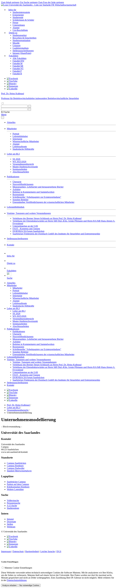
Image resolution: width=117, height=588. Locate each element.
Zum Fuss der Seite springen (51, 2)
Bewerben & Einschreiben (24, 38)
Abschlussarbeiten (21, 172)
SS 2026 (16, 159)
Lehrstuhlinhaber (20, 136)
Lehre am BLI (13, 154)
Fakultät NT (18, 68)
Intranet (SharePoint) (22, 53)
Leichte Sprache (47, 551)
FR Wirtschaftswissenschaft (63, 5)
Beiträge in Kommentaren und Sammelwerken (33, 192)
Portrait (16, 134)
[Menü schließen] (2, 117)
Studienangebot (20, 35)
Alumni (16, 27)
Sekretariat (17, 139)
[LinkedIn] (12, 88)
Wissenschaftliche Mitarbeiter (26, 141)
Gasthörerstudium (21, 48)
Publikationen (13, 176)
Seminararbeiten (20, 169)
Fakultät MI (18, 66)
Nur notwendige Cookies (29, 585)
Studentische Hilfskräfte (23, 149)
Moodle (16, 43)
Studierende (18, 17)
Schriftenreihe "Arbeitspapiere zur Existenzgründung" (37, 197)
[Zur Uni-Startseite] (26, 5)
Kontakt (10, 245)
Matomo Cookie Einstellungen (18, 568)
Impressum (6, 551)
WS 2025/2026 (19, 161)
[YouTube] (12, 81)
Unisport (16, 45)
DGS (59, 551)
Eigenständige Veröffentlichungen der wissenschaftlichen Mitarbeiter (43, 202)
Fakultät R (17, 73)
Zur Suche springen (29, 2)
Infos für (12, 10)
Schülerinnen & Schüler (23, 20)
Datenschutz (18, 551)
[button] (5, 112)
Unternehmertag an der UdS (25, 226)
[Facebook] (12, 78)
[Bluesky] (12, 83)
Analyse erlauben (9, 585)
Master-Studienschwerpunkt (25, 166)
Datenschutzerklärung (17, 580)
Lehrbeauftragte (20, 146)
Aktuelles (11, 122)
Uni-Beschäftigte (20, 30)
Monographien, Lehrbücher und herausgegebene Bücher (38, 187)
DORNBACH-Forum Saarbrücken (28, 231)
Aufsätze (17, 189)
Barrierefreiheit (32, 551)
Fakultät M (17, 63)
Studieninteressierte (21, 12)
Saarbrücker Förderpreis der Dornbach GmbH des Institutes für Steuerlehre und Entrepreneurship (56, 234)
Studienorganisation (21, 40)
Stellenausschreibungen (23, 50)
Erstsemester (18, 15)
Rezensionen (18, 194)
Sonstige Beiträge (20, 199)
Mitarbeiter (12, 128)
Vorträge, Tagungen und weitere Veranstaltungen (29, 213)
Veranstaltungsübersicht (23, 164)
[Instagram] (12, 86)
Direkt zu (13, 33)
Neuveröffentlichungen (23, 184)
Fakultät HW (18, 61)
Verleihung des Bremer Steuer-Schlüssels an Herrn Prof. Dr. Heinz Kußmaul (47, 218)
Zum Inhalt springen (10, 2)
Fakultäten (13, 56)
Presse (15, 22)
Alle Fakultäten (19, 58)
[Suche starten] (29, 106)
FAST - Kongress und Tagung (26, 228)
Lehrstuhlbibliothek (15, 207)
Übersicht (17, 182)
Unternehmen (19, 25)
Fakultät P (17, 71)
